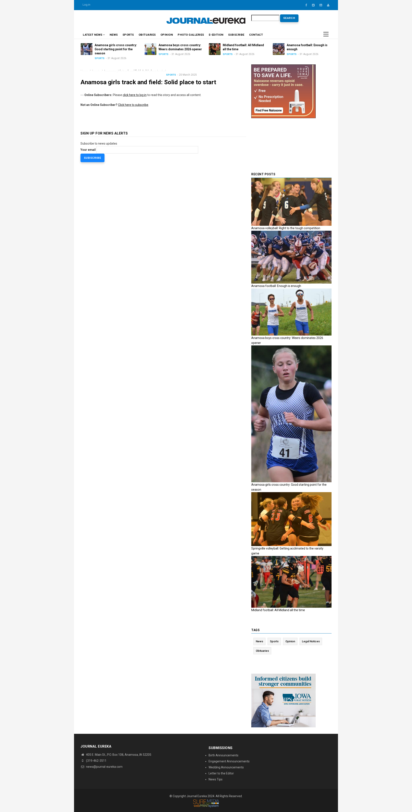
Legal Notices (311, 641)
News (114, 34)
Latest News (93, 34)
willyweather (143, 21)
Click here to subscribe (133, 105)
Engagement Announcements (229, 761)
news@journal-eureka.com (104, 766)
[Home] (206, 20)
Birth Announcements (223, 755)
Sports (128, 34)
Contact (256, 34)
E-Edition (216, 34)
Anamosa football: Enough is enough (276, 286)
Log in (86, 4)
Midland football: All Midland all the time (278, 610)
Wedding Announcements (226, 767)
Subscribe (236, 34)
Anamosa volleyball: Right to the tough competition (285, 228)
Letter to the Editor (221, 773)
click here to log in (135, 95)
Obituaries (147, 34)
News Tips (216, 779)
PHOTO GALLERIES (191, 34)
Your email (88, 149)
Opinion (167, 34)
